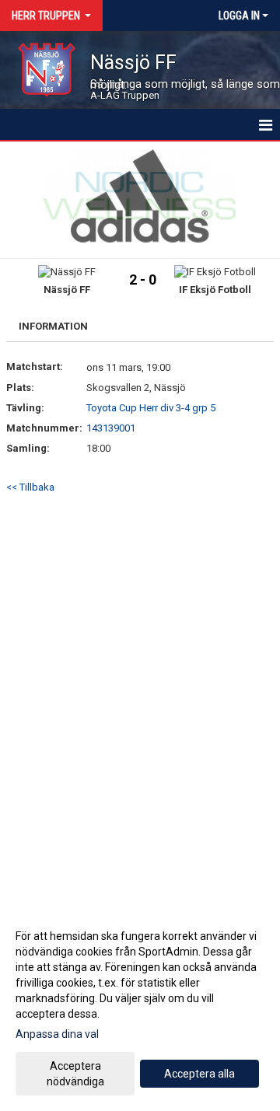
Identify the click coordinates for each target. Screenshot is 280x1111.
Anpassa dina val (57, 1034)
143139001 (110, 428)
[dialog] (140, 1008)
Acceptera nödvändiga (75, 1074)
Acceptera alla (199, 1073)
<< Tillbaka (30, 487)
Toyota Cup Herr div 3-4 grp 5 (150, 408)
